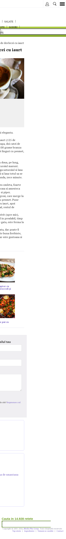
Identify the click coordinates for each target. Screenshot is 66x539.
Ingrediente (29, 531)
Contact (60, 531)
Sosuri (13, 27)
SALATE (8, 21)
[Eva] (10, 4)
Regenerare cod (13, 402)
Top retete (16, 531)
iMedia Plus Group (31, 528)
